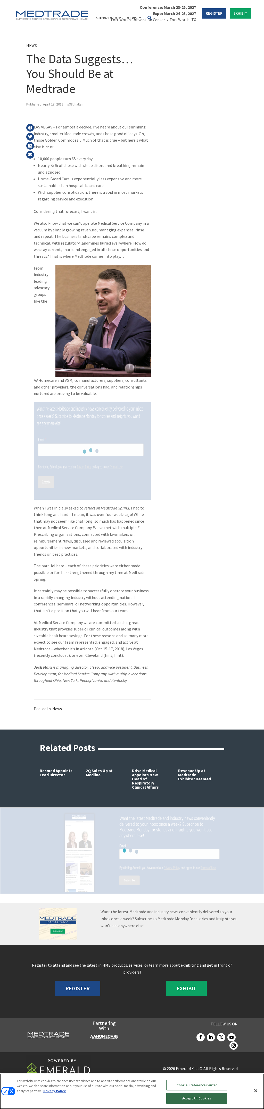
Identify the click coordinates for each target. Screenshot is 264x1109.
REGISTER (214, 13)
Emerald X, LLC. (189, 1068)
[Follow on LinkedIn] (211, 1037)
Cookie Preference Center (197, 1085)
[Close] (255, 1090)
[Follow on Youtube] (231, 1037)
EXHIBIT (240, 13)
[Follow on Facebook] (200, 1037)
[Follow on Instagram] (233, 1045)
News (31, 45)
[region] (132, 1091)
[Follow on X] (221, 1037)
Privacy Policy (54, 1091)
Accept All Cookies (196, 1098)
